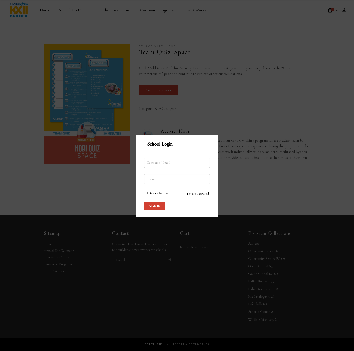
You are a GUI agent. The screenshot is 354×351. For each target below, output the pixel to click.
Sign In (154, 206)
